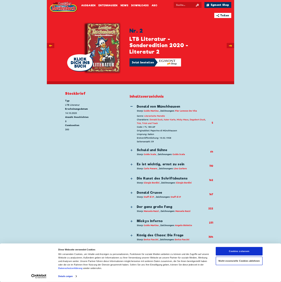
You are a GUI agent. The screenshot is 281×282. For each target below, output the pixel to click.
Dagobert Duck (197, 119)
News (124, 5)
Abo (154, 5)
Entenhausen (108, 5)
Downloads (140, 5)
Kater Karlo (169, 119)
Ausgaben (88, 5)
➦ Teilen (222, 15)
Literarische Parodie (154, 116)
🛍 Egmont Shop (218, 4)
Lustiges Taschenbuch (64, 7)
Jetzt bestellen (143, 62)
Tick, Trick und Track (147, 123)
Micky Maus (183, 119)
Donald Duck (156, 119)
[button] (169, 108)
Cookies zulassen (239, 251)
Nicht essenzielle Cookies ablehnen (239, 260)
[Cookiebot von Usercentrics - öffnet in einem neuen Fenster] (39, 276)
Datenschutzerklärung (70, 268)
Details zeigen (65, 276)
